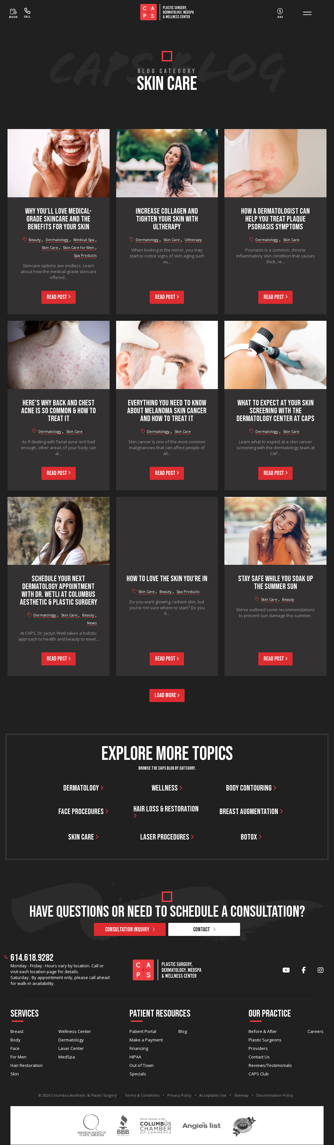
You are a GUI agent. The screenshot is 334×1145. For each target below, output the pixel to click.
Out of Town (141, 1065)
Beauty (35, 239)
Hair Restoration (26, 1065)
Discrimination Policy (274, 1095)
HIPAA (135, 1057)
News (92, 622)
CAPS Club (259, 1074)
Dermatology (57, 239)
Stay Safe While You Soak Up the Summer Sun (275, 582)
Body (15, 1040)
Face (15, 1048)
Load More (166, 695)
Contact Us (259, 1057)
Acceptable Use (212, 1095)
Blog (182, 1031)
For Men (18, 1057)
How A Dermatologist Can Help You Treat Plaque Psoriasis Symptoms (275, 219)
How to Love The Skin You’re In (167, 578)
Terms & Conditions (142, 1095)
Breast (16, 1031)
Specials (137, 1074)
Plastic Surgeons (265, 1040)
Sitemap (241, 1095)
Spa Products (85, 255)
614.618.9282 (31, 958)
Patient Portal (142, 1031)
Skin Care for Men (79, 247)
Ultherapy (193, 239)
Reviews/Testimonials (270, 1065)
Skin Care (50, 247)
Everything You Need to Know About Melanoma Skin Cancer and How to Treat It (166, 410)
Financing (138, 1048)
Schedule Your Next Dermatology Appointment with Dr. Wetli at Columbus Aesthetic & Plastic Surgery (58, 590)
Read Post (57, 297)
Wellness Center (74, 1031)
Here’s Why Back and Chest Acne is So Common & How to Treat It (58, 410)
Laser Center (71, 1048)
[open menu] (307, 13)
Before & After (263, 1031)
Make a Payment (146, 1040)
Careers (316, 1031)
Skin (14, 1074)
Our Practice (270, 1013)
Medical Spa (84, 239)
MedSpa (66, 1057)
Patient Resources (159, 1013)
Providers (258, 1048)
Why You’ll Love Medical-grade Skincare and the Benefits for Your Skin (58, 219)
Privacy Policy (179, 1095)
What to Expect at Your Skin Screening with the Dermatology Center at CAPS (275, 410)
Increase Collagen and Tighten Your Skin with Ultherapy (167, 219)
